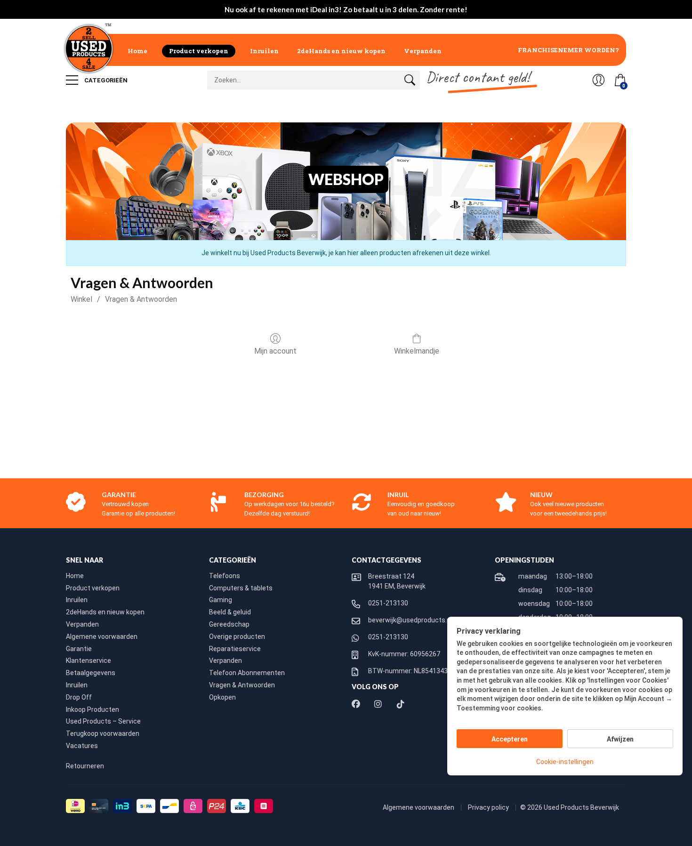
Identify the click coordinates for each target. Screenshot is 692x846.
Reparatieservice (235, 649)
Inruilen (264, 51)
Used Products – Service (103, 721)
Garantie (79, 649)
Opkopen (222, 697)
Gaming (220, 600)
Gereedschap (229, 624)
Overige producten (237, 636)
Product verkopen (198, 51)
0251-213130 (388, 603)
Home (137, 51)
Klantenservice (88, 660)
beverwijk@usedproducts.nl (410, 620)
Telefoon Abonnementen (247, 673)
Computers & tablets (241, 588)
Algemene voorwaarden (101, 636)
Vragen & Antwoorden (141, 299)
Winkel (81, 299)
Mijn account (275, 350)
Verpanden (423, 51)
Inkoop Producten (92, 709)
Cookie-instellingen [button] (565, 761)
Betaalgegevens (90, 673)
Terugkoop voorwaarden (102, 733)
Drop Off (79, 697)
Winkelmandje (416, 350)
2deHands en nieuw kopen (341, 51)
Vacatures (82, 745)
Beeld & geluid (230, 612)
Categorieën (105, 80)
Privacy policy (489, 807)
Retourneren (85, 766)
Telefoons (224, 576)
